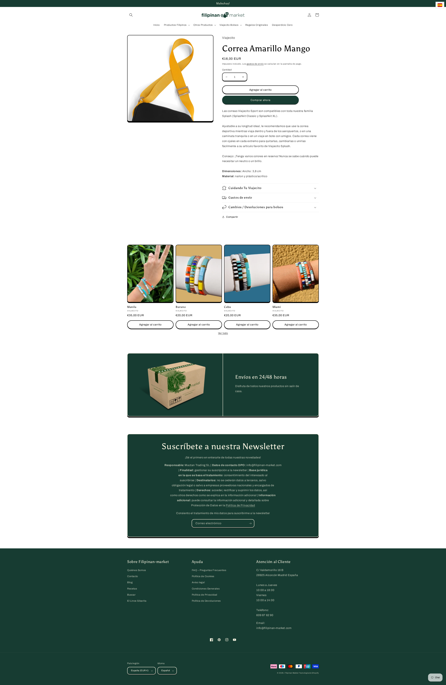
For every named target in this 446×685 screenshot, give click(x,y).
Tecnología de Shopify (309, 673)
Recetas (132, 588)
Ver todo (223, 333)
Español (165, 670)
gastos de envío (255, 64)
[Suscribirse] (250, 523)
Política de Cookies (203, 576)
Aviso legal (198, 582)
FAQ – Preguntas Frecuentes (209, 570)
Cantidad (227, 70)
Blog (130, 582)
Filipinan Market (291, 673)
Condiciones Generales (206, 588)
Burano (181, 307)
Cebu (227, 307)
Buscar (131, 594)
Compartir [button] (232, 217)
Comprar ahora (260, 100)
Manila (131, 307)
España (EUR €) (140, 670)
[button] (131, 15)
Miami (276, 307)
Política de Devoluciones (206, 601)
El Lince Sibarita (136, 601)
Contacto (132, 576)
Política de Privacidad (240, 505)
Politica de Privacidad (204, 594)
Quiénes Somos (136, 570)
